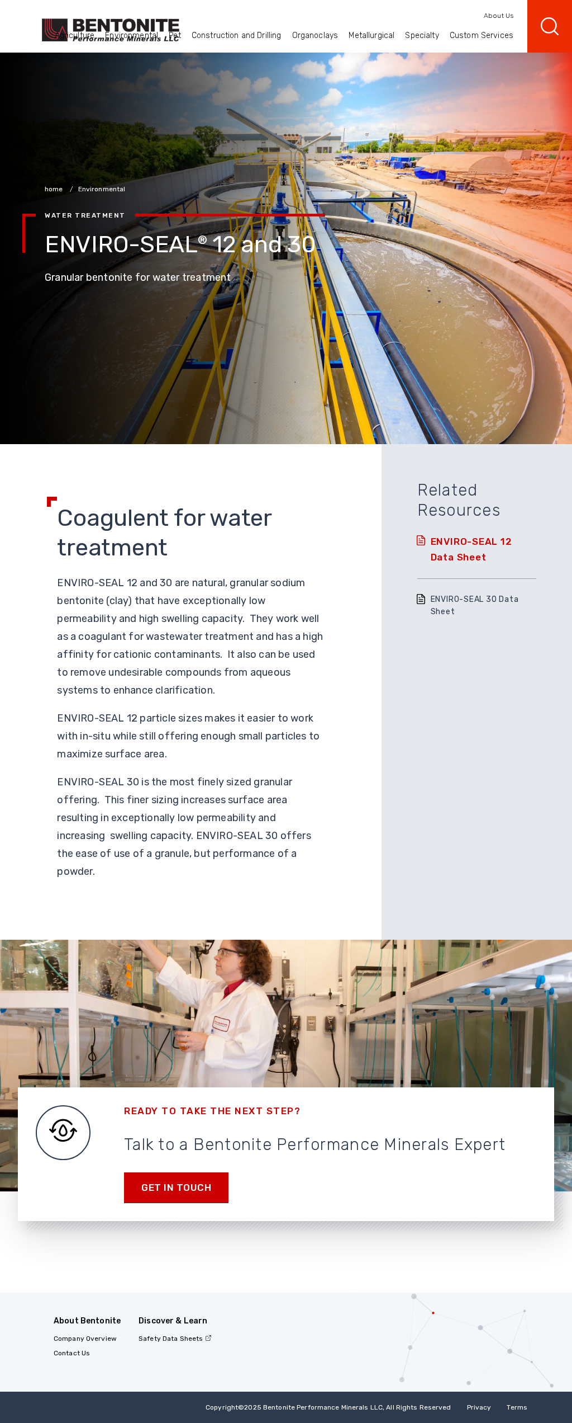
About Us (498, 16)
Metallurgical (371, 35)
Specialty (421, 35)
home (55, 189)
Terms (517, 1407)
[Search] (549, 26)
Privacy (479, 1407)
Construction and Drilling (237, 35)
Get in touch (176, 1187)
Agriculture (75, 35)
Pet (174, 35)
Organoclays (315, 35)
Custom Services (481, 35)
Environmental (131, 35)
